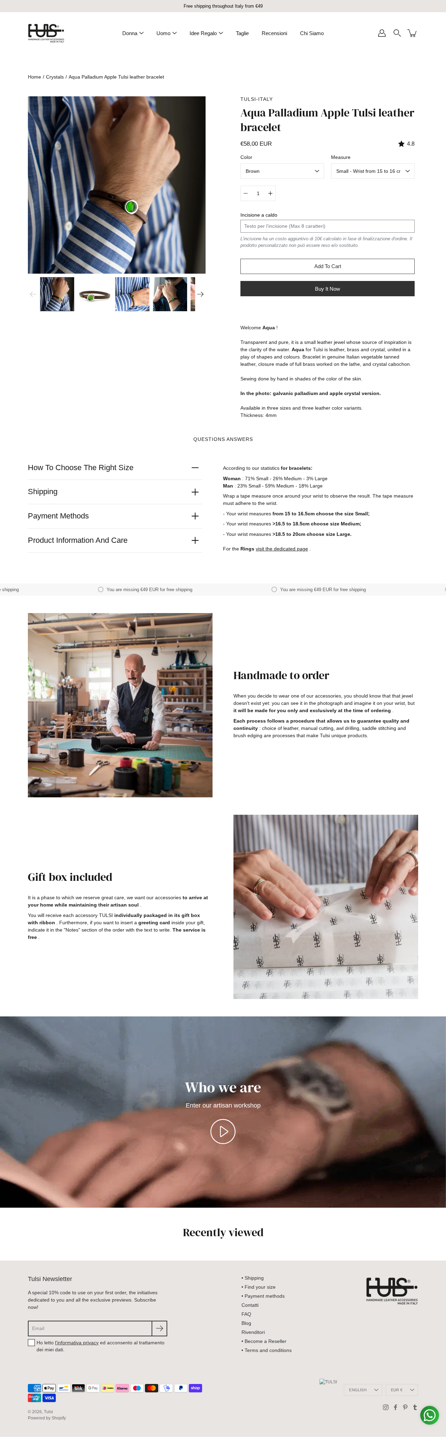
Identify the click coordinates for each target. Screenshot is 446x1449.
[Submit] (159, 1328)
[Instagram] (386, 1407)
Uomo (163, 33)
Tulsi (48, 1411)
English (358, 1390)
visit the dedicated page (282, 549)
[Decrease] (245, 193)
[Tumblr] (415, 1407)
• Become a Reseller (263, 1341)
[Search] (397, 33)
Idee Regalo (203, 33)
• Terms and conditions (266, 1350)
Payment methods (58, 516)
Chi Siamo (312, 33)
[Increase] (270, 193)
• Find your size (258, 1287)
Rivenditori (253, 1332)
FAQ (246, 1314)
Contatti (250, 1305)
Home (34, 77)
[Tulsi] (46, 33)
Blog (246, 1323)
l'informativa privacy (77, 1342)
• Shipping (252, 1278)
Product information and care (78, 540)
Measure (341, 157)
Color (246, 157)
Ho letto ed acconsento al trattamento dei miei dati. (100, 1346)
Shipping (42, 491)
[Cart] (412, 33)
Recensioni (274, 33)
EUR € (396, 1390)
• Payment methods (263, 1296)
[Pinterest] (405, 1407)
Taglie (242, 33)
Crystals (55, 77)
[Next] (200, 294)
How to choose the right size (80, 467)
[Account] (381, 33)
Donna (129, 33)
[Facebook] (395, 1407)
